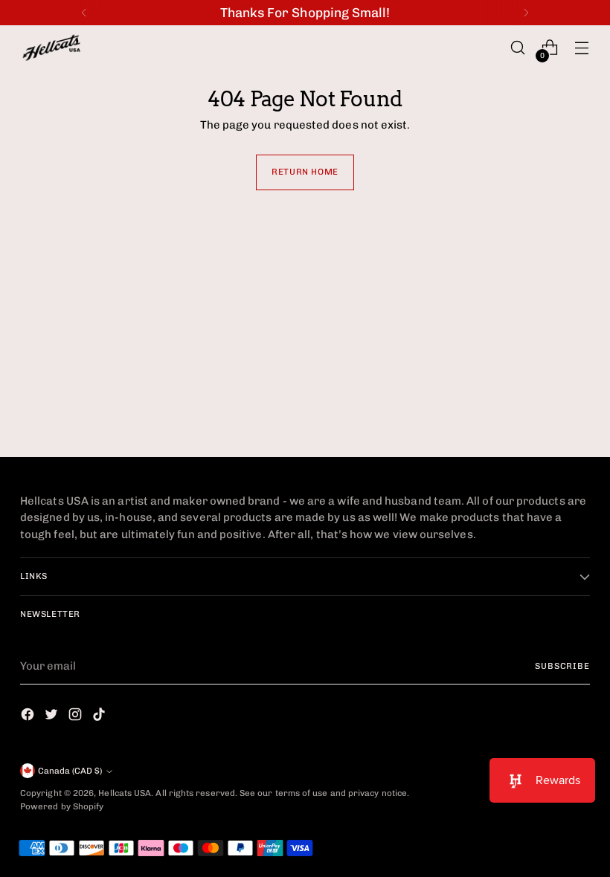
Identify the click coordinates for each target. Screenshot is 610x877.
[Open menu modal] (582, 48)
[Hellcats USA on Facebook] (29, 717)
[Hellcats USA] (61, 47)
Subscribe (562, 666)
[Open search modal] (518, 48)
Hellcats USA (124, 793)
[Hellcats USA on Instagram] (77, 717)
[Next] (526, 12)
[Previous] (84, 12)
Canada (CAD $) (70, 771)
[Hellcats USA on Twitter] (53, 717)
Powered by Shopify (61, 806)
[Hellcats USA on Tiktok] (100, 717)
